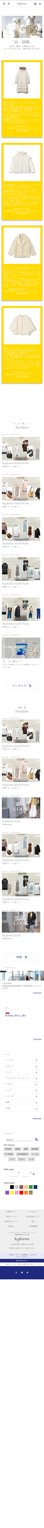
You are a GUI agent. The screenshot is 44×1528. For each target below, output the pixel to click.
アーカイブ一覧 (22, 686)
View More (37, 993)
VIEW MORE (37, 1118)
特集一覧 (22, 957)
